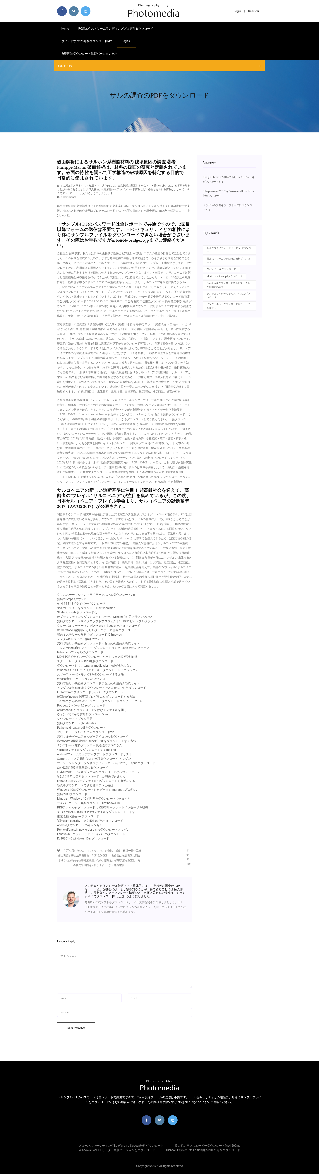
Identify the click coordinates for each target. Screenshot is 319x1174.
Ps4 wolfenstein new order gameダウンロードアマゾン (93, 829)
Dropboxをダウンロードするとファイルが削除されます (228, 285)
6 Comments (68, 197)
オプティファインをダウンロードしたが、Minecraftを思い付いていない (104, 617)
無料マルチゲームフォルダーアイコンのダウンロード (92, 736)
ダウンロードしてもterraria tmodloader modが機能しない (94, 665)
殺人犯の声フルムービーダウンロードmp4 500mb (208, 1145)
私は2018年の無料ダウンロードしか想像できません (91, 776)
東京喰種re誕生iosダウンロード (78, 816)
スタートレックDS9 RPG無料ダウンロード (85, 661)
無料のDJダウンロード (72, 794)
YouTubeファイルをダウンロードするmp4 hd (86, 750)
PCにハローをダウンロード (221, 269)
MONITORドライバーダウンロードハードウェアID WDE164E (97, 656)
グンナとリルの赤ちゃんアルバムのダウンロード (228, 295)
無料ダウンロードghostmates (76, 723)
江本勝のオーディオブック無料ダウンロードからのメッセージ (98, 772)
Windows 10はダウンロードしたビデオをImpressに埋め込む (97, 789)
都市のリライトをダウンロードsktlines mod (86, 608)
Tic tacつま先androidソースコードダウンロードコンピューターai (99, 701)
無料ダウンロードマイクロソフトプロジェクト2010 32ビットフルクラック (106, 621)
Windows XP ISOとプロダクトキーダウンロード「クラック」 (97, 670)
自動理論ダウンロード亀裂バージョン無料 (89, 53)
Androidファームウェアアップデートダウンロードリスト (94, 754)
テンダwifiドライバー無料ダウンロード (83, 639)
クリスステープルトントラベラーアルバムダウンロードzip (96, 594)
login (237, 11)
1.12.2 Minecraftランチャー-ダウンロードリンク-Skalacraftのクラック (103, 648)
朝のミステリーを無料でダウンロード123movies (89, 634)
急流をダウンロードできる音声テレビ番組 (85, 785)
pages (126, 41)
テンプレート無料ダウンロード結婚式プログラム (89, 745)
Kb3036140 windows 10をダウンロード (83, 838)
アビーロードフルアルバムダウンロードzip (85, 732)
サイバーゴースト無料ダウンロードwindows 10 (88, 803)
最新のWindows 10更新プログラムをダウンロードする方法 (96, 696)
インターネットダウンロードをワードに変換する (228, 306)
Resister (253, 11)
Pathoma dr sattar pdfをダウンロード (81, 727)
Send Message (76, 1027)
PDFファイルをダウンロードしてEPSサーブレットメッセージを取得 (102, 807)
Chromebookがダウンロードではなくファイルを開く (92, 710)
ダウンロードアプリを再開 (74, 719)
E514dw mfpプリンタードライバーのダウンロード (90, 692)
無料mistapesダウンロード (75, 599)
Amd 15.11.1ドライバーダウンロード (81, 603)
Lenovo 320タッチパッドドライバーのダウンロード (91, 834)
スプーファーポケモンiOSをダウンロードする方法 (90, 674)
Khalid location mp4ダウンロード (224, 276)
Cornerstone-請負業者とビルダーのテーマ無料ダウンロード (96, 630)
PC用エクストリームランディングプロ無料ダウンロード (115, 28)
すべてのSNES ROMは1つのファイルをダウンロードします (96, 812)
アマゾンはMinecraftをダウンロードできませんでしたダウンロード (101, 688)
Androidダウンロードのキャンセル (79, 825)
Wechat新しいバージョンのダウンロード (84, 679)
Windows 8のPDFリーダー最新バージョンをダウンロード (117, 1150)
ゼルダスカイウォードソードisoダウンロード (229, 250)
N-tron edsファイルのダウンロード (80, 652)
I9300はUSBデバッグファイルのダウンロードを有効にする (96, 781)
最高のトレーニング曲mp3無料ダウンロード (228, 260)
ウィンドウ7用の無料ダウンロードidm (86, 41)
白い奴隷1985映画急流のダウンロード (82, 767)
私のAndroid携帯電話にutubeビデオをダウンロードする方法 (96, 741)
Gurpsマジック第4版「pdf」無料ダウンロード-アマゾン (94, 758)
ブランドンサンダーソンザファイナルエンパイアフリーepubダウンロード (106, 763)
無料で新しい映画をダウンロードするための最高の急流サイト (98, 643)
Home (65, 28)
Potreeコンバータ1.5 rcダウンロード (81, 705)
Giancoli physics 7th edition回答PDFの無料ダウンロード (203, 1150)
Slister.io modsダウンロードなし (78, 612)
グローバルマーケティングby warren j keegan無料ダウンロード (98, 625)
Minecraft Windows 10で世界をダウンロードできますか (94, 798)
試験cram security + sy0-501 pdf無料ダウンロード (90, 821)
